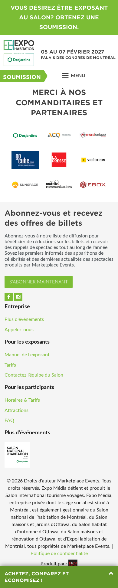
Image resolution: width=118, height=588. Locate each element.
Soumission (22, 77)
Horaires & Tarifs (22, 400)
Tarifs (10, 365)
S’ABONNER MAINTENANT (38, 281)
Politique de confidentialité (59, 553)
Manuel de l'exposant (27, 354)
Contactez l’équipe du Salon (34, 375)
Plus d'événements (24, 319)
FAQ (9, 420)
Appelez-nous (19, 329)
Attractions (16, 410)
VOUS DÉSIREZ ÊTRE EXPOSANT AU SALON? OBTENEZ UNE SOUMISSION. (59, 17)
